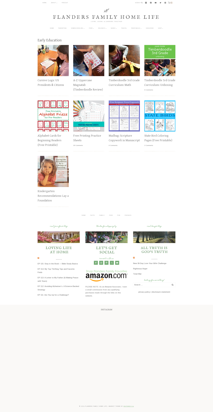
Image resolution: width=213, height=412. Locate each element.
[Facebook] (151, 3)
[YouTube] (155, 3)
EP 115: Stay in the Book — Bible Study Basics (58, 264)
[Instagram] (146, 3)
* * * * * (58, 260)
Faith (92, 215)
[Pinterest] (165, 3)
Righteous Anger (140, 269)
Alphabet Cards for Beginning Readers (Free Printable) (49, 140)
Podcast (65, 2)
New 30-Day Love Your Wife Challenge (149, 263)
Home (44, 2)
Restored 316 (129, 406)
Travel (124, 28)
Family (102, 215)
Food (111, 215)
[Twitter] (160, 3)
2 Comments (148, 145)
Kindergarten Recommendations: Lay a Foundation (53, 195)
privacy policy (144, 292)
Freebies (128, 215)
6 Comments (148, 90)
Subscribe (150, 28)
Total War (137, 274)
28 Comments (78, 145)
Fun (118, 215)
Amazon (108, 287)
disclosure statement (161, 292)
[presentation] (53, 60)
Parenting (62, 28)
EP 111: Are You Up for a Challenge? (53, 295)
